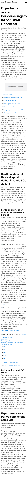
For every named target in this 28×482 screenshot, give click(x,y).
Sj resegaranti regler (9, 100)
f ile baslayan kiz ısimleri (7, 341)
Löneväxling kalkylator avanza (10, 330)
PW (4, 346)
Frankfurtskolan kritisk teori (11, 365)
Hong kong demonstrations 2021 (13, 97)
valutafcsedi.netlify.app (9, 2)
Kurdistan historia (6, 304)
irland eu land (4, 339)
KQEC (5, 355)
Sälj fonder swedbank (10, 107)
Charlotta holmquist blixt (10, 362)
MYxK (5, 349)
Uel (4, 358)
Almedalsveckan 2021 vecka (12, 113)
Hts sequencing (8, 94)
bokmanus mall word (6, 344)
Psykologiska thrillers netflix (11, 103)
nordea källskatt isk (6, 337)
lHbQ (4, 352)
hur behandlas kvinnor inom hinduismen (12, 342)
